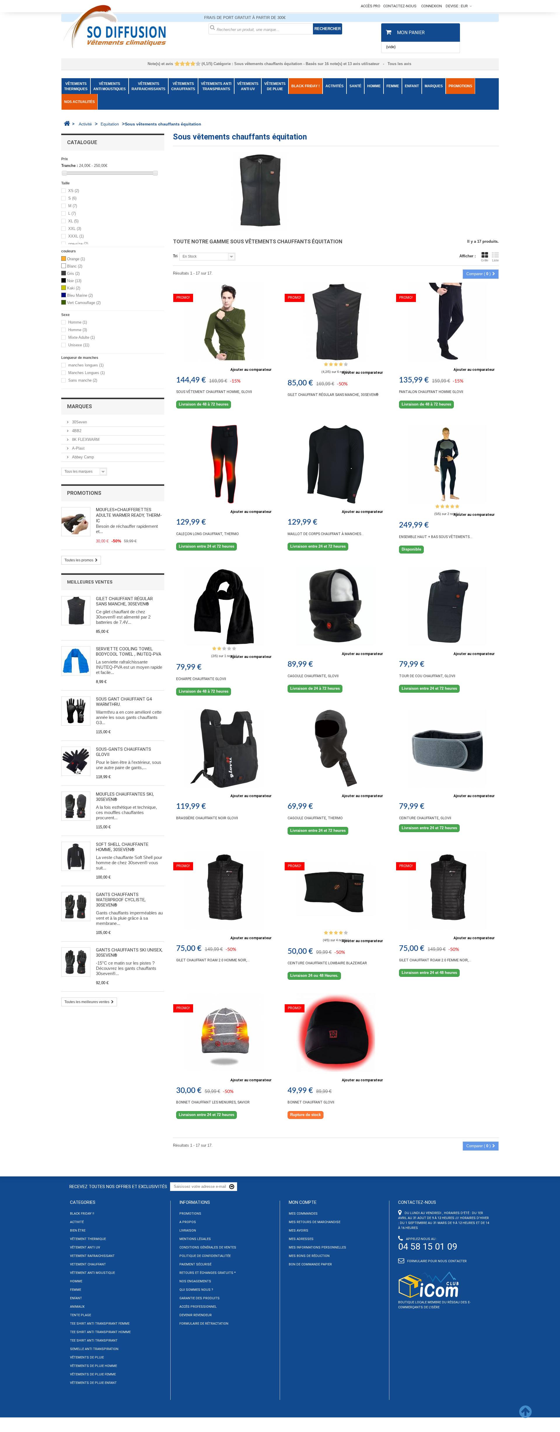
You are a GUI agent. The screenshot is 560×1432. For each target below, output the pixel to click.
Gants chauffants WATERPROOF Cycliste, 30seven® (121, 900)
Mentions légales (195, 1239)
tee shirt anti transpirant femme (100, 1324)
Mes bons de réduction (309, 1256)
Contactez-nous (399, 6)
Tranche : (69, 165)
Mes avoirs (298, 1230)
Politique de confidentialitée (205, 1256)
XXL (74, 229)
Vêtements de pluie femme (93, 1374)
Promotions (84, 493)
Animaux (77, 1307)
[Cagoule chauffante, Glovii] (336, 606)
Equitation (110, 124)
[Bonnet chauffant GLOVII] (336, 1032)
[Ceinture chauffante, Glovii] (447, 748)
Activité (85, 124)
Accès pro (370, 6)
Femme (75, 1290)
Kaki (73, 288)
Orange (76, 259)
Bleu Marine (80, 295)
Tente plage (80, 1315)
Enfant (76, 1298)
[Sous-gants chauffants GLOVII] (75, 761)
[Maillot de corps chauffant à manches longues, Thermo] (336, 464)
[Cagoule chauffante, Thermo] (336, 748)
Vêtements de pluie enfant (93, 1383)
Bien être (77, 1230)
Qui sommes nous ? (196, 1290)
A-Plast (78, 448)
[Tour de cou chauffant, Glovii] (447, 606)
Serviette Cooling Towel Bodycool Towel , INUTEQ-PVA (128, 651)
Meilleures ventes (90, 582)
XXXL (76, 236)
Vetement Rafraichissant (92, 1256)
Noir (74, 281)
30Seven (79, 422)
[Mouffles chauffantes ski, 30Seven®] (75, 806)
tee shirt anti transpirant (94, 1340)
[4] (192, 64)
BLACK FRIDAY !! (82, 1214)
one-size (78, 244)
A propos (187, 1222)
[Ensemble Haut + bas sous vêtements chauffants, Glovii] (447, 464)
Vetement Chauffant (88, 1264)
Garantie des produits (199, 1298)
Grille (484, 260)
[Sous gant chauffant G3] (75, 711)
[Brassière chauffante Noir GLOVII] (224, 748)
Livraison (187, 1230)
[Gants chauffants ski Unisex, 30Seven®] (75, 962)
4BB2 (76, 431)
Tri (175, 256)
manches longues (86, 365)
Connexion (431, 6)
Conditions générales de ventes (207, 1247)
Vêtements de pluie (87, 1357)
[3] (187, 64)
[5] (197, 64)
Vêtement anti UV (85, 1247)
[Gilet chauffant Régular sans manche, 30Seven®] (75, 610)
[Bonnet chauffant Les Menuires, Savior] (224, 1032)
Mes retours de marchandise (314, 1222)
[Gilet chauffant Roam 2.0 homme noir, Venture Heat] (224, 890)
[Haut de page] (525, 1415)
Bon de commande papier (310, 1264)
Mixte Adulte (81, 338)
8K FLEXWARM (85, 439)
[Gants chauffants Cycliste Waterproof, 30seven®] (75, 906)
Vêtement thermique (88, 1239)
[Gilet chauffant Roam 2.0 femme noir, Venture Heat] (447, 890)
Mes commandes (303, 1214)
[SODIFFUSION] (130, 25)
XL (73, 221)
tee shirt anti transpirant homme (100, 1332)
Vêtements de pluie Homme (93, 1366)
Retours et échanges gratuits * (207, 1273)
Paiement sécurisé (195, 1264)
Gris (73, 273)
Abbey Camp (82, 457)
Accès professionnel (198, 1307)
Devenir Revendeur (195, 1315)
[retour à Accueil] (66, 123)
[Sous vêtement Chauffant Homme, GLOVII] (224, 322)
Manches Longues (86, 373)
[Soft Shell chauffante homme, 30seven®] (75, 856)
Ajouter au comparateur (251, 370)
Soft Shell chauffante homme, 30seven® (122, 847)
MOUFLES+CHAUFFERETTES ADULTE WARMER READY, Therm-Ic (129, 515)
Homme (77, 322)
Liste (495, 260)
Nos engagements (195, 1281)
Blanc (74, 266)
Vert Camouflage (84, 303)
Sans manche (82, 380)
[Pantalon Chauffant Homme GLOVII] (447, 322)
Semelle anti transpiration (94, 1349)
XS (73, 191)
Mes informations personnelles (317, 1247)
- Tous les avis (280, 64)
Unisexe (78, 345)
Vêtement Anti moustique (92, 1273)
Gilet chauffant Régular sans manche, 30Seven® (124, 601)
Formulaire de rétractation (203, 1324)
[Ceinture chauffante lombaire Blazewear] (336, 890)
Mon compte (302, 1202)
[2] (182, 64)
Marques (79, 406)
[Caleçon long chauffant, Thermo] (224, 464)
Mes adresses (301, 1239)
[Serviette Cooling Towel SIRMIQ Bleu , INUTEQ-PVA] (75, 660)
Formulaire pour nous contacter (437, 1261)
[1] (176, 64)
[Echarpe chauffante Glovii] (224, 606)
